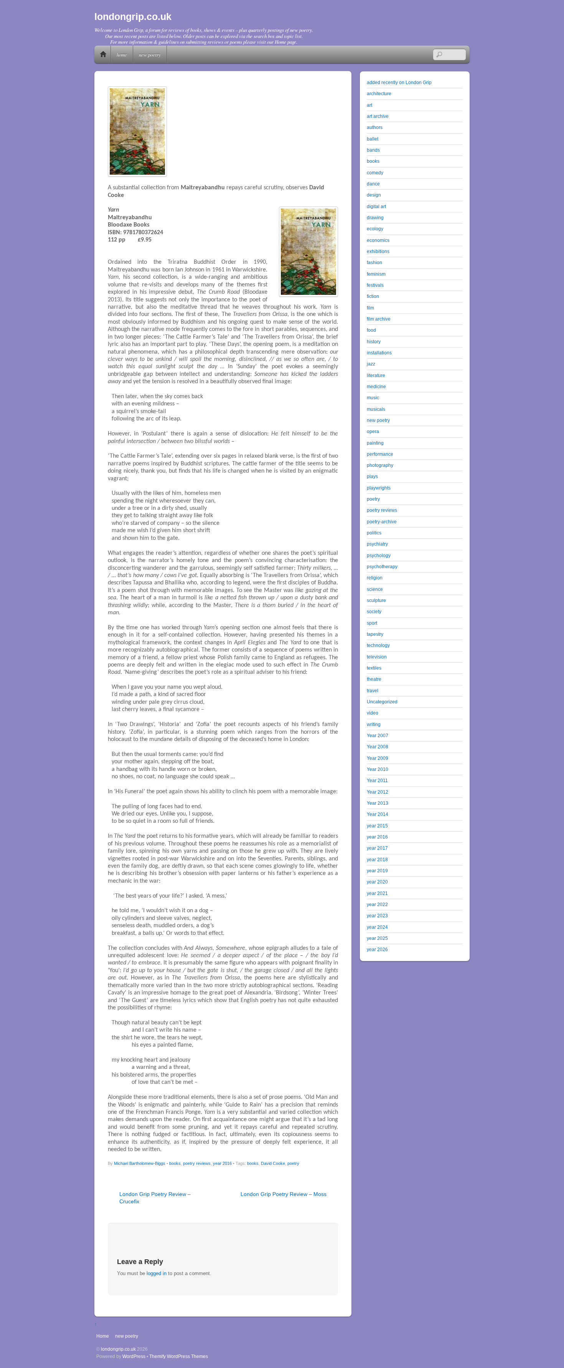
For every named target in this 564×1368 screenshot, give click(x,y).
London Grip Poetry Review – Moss (284, 1194)
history (374, 341)
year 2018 (377, 859)
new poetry (150, 54)
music (373, 397)
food (371, 330)
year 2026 (377, 949)
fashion (374, 262)
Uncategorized (382, 701)
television (377, 656)
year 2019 (377, 870)
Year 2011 (377, 780)
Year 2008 (377, 746)
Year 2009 (377, 758)
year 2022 (377, 904)
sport (372, 622)
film (370, 307)
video (372, 712)
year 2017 (377, 847)
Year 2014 (377, 814)
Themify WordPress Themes (178, 1356)
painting (375, 442)
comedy (375, 172)
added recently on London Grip (399, 82)
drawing (375, 217)
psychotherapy (382, 566)
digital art (376, 206)
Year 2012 (377, 791)
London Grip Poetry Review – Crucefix (155, 1197)
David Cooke (273, 1163)
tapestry (375, 634)
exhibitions (378, 251)
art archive (378, 116)
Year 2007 (377, 735)
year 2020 (377, 881)
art (369, 105)
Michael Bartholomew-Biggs (139, 1163)
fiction (373, 296)
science (375, 589)
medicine (376, 386)
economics (378, 240)
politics (374, 532)
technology (378, 645)
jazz (371, 363)
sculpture (376, 600)
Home (103, 54)
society (374, 611)
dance (373, 183)
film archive (379, 318)
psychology (379, 555)
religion (375, 577)
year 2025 (377, 938)
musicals (376, 409)
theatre (374, 679)
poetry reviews (197, 1163)
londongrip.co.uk (118, 1348)
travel (372, 690)
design (374, 194)
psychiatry (377, 543)
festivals (375, 285)
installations (379, 352)
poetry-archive (382, 521)
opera (373, 431)
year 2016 (222, 1163)
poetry (293, 1163)
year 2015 (377, 825)
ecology (375, 228)
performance (380, 454)
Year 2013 (377, 803)
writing (374, 724)
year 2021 (377, 893)
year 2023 (377, 915)
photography (380, 465)
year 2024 (377, 927)
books (175, 1163)
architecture (379, 93)
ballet (372, 138)
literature (376, 375)
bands (373, 149)
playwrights (379, 487)
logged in (157, 1273)
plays (372, 476)
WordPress (133, 1356)
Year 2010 (377, 769)
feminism (376, 273)
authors (375, 127)
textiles (374, 667)
